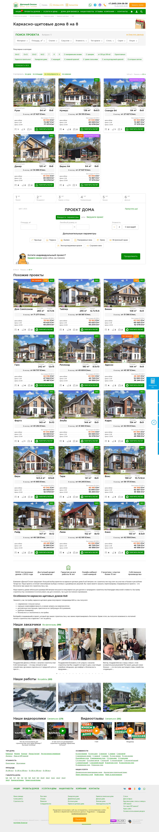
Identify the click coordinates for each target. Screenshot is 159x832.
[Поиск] (141, 11)
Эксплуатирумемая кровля (71, 246)
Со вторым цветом (93, 760)
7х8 (18, 778)
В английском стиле (82, 758)
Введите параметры (68, 217)
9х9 (38, 778)
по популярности (51, 74)
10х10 (42, 778)
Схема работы (18, 799)
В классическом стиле (126, 763)
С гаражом (111, 754)
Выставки (43, 796)
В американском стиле (97, 758)
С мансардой (130, 227)
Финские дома (100, 801)
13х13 (63, 778)
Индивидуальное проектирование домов (89, 772)
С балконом (103, 754)
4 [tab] (66, 673)
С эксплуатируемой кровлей (112, 59)
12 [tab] (92, 673)
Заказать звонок (137, 5)
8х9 (29, 778)
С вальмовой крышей (97, 763)
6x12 (42, 54)
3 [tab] (63, 673)
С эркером (90, 54)
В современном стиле (83, 765)
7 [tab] (76, 673)
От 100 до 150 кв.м (21, 770)
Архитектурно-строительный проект (115, 772)
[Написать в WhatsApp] (90, 5)
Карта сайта (127, 808)
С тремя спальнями (90, 59)
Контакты (122, 11)
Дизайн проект (99, 774)
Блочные (24, 754)
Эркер (102, 240)
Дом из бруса (127, 799)
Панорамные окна (84, 240)
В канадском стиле (111, 763)
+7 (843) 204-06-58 (118, 3)
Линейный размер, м (68, 222)
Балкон (67, 240)
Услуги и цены (50, 11)
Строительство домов (20, 16)
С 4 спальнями (80, 760)
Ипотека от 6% (58, 5)
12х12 (58, 778)
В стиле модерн (127, 756)
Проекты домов (32, 11)
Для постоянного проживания (50, 754)
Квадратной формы (17, 780)
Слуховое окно (96, 246)
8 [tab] (79, 673)
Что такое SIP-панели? (130, 806)
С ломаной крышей (82, 763)
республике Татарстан (20, 822)
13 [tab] (96, 673)
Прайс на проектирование (113, 774)
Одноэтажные (120, 54)
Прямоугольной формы (33, 780)
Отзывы (99, 11)
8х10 (33, 778)
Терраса (52, 240)
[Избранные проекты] (131, 11)
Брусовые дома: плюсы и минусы (134, 801)
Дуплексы (9, 756)
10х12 (48, 778)
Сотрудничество (45, 804)
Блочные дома (73, 801)
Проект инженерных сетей (84, 774)
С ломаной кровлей (71, 59)
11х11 (26, 54)
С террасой (96, 756)
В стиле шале (93, 754)
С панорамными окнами (73, 54)
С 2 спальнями (112, 758)
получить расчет (46, 129)
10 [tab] (86, 673)
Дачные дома (100, 799)
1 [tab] (57, 673)
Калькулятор (73, 5)
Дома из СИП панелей (21, 756)
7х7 (14, 778)
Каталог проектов (35, 16)
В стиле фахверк (81, 754)
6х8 (11, 778)
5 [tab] (70, 673)
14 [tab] (99, 673)
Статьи (125, 796)
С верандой (55, 59)
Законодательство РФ (103, 804)
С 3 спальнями (123, 758)
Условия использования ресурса (134, 811)
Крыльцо (37, 240)
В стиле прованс (115, 756)
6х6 (7, 778)
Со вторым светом (134, 59)
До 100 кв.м (9, 770)
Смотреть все (55, 719)
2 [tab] (60, 673)
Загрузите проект (95, 217)
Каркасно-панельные (23, 59)
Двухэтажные (20, 763)
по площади (37, 74)
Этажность (116, 222)
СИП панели (127, 804)
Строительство (18, 801)
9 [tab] (83, 673)
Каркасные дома (49, 16)
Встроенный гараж (120, 240)
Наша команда (18, 796)
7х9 (22, 778)
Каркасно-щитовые (63, 16)
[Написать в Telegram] (95, 5)
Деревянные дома (74, 799)
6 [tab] (73, 673)
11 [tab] (89, 673)
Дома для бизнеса (70, 11)
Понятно (79, 819)
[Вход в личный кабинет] (136, 11)
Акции (17, 788)
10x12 (17, 54)
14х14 (8, 780)
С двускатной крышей (131, 760)
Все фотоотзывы (52, 625)
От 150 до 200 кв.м (35, 770)
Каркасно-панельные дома (104, 796)
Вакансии (43, 801)
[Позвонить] (105, 5)
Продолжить (130, 256)
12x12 (34, 54)
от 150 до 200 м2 (104, 54)
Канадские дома (41, 59)
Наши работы (87, 11)
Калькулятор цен (153, 386)
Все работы (45, 679)
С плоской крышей (116, 760)
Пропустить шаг (131, 209)
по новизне (66, 74)
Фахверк (17, 754)
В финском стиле (97, 765)
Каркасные (9, 754)
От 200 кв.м (47, 770)
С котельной (105, 760)
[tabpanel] (34, 650)
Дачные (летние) (34, 754)
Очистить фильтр (136, 35)
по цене (28, 74)
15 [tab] (102, 673)
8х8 (26, 778)
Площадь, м (26, 222)
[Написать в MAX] (100, 5)
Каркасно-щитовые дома (76, 804)
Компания (109, 11)
